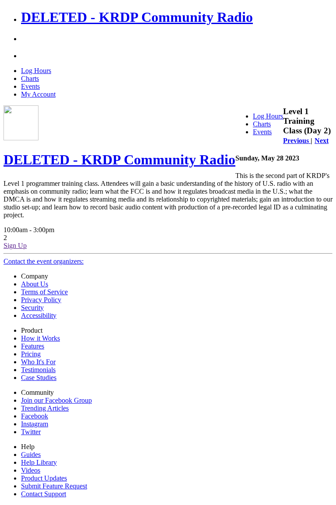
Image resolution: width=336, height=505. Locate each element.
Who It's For (38, 362)
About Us (34, 284)
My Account (38, 94)
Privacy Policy (41, 299)
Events (30, 86)
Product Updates (44, 478)
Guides (31, 454)
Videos (30, 470)
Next (322, 140)
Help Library (39, 462)
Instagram (34, 424)
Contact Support (43, 494)
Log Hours (36, 70)
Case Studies (38, 377)
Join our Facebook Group (56, 400)
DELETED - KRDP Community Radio (137, 17)
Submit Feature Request (54, 486)
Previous (297, 140)
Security (32, 307)
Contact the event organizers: (44, 261)
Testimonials (38, 369)
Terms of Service (44, 292)
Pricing (31, 354)
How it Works (40, 338)
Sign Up (15, 245)
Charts (30, 78)
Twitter (31, 431)
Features (32, 346)
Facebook (34, 416)
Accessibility (38, 315)
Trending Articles (45, 408)
